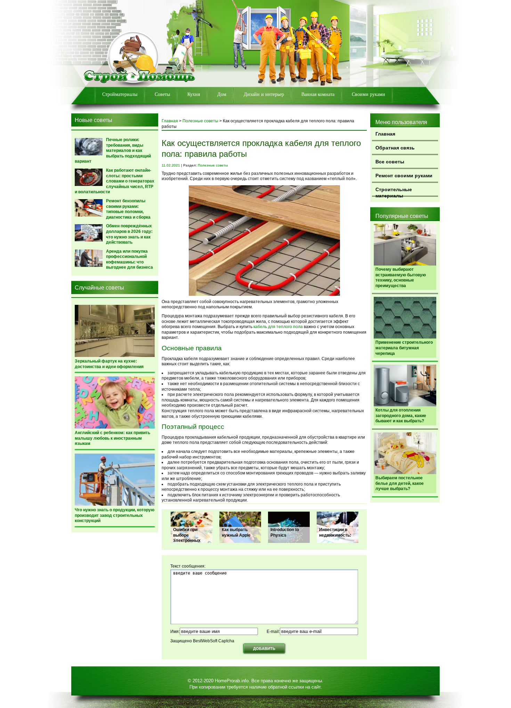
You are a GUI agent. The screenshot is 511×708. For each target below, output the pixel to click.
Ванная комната (317, 94)
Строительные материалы (393, 192)
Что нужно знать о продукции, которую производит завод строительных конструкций (114, 515)
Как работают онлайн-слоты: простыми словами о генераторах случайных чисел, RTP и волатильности (114, 181)
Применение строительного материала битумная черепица (404, 348)
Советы (162, 94)
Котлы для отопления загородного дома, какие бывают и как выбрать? (400, 415)
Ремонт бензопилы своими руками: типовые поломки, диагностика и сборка (128, 209)
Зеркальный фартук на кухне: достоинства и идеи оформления (109, 364)
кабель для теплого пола (278, 326)
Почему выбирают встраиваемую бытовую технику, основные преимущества (400, 277)
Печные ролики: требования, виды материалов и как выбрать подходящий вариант (113, 150)
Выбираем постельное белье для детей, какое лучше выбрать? (399, 483)
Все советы (389, 161)
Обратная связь (395, 147)
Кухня (193, 94)
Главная (385, 134)
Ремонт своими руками (403, 175)
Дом (221, 94)
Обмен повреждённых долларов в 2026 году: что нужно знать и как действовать (129, 234)
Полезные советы (200, 121)
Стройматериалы (119, 94)
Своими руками (368, 94)
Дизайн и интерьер (264, 94)
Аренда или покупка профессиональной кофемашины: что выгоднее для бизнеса (129, 259)
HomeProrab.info (232, 680)
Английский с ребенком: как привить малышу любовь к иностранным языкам (112, 438)
